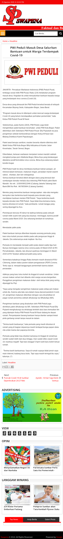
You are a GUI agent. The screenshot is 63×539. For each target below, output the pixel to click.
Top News (14, 519)
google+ (52, 2)
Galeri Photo (50, 519)
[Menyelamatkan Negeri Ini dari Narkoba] (17, 455)
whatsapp (60, 2)
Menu (2, 33)
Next (4, 460)
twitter (44, 2)
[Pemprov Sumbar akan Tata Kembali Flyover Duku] (46, 494)
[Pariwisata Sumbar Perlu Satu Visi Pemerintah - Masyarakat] (46, 455)
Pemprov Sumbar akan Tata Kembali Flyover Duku (46, 508)
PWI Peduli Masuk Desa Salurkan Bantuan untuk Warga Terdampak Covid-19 (34, 51)
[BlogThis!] (6, 366)
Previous (60, 460)
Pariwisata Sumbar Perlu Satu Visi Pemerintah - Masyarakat (45, 469)
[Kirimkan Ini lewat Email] (3, 366)
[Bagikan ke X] (9, 366)
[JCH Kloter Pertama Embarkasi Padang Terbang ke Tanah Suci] (17, 494)
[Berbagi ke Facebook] (12, 366)
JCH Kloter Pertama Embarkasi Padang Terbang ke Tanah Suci (15, 508)
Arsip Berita (32, 519)
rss (56, 2)
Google (59, 537)
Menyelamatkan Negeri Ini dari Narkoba (17, 469)
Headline (12, 363)
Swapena (5, 537)
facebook (48, 2)
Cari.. (60, 33)
